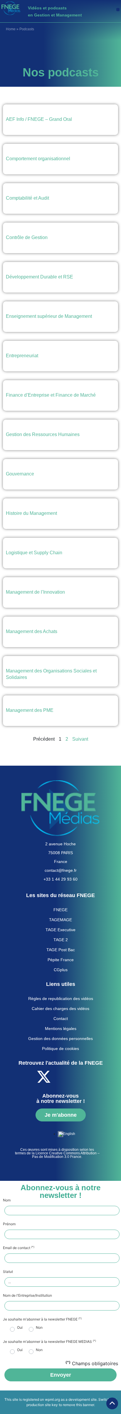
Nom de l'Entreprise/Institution (27, 1295)
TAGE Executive (60, 929)
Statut (8, 1271)
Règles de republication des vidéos (60, 998)
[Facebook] (27, 1076)
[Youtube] (60, 1076)
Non (39, 1327)
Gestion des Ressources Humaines (43, 434)
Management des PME (29, 710)
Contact (60, 1018)
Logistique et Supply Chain (34, 552)
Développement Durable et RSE (39, 276)
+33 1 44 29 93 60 (60, 879)
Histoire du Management (31, 513)
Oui (20, 1327)
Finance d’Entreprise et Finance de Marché (51, 395)
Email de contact (18, 1248)
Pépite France (61, 959)
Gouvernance (20, 473)
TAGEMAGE (60, 919)
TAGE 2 (60, 939)
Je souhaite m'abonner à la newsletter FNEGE (42, 1319)
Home (11, 29)
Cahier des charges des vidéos (60, 1008)
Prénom (9, 1224)
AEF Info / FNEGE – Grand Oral (39, 119)
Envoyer (60, 1375)
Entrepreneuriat (22, 355)
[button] (118, 9)
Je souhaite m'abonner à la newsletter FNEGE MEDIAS (49, 1341)
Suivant (80, 739)
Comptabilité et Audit (27, 198)
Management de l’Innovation (35, 592)
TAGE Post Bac (60, 949)
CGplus (61, 969)
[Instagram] (92, 1076)
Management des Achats (31, 631)
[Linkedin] (76, 1076)
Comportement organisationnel (38, 158)
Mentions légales (60, 1028)
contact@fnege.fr (61, 870)
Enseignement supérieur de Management (49, 316)
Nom (7, 1200)
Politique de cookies (60, 1048)
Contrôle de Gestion (27, 237)
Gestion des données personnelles (60, 1038)
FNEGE (60, 909)
